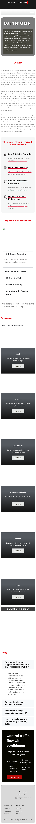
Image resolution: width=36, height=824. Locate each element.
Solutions (19, 811)
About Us (7, 808)
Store (18, 814)
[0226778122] (16, 795)
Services (18, 808)
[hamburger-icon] (32, 12)
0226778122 (21, 795)
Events (6, 814)
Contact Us (7, 811)
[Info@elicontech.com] (16, 798)
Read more (18, 366)
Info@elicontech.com (24, 798)
